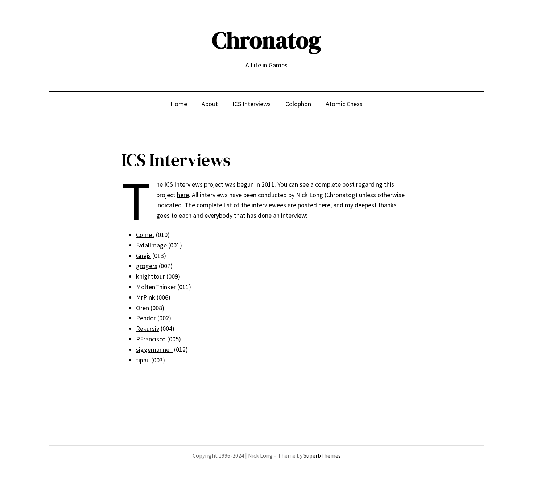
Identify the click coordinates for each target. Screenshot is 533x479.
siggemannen (154, 349)
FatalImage (151, 245)
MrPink (145, 297)
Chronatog (266, 40)
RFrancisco (151, 339)
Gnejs (143, 255)
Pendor (146, 318)
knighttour (150, 276)
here (183, 195)
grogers (146, 266)
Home (178, 104)
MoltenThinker (156, 287)
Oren (142, 308)
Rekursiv (147, 328)
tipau (143, 360)
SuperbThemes (322, 455)
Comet (145, 234)
